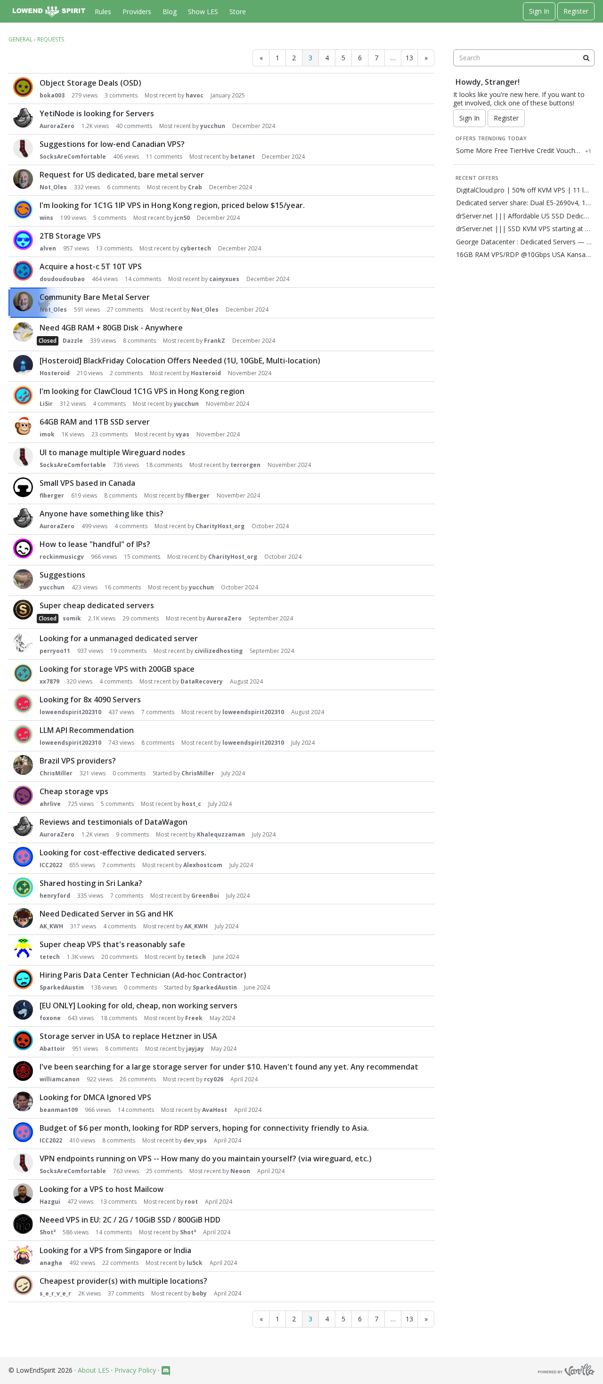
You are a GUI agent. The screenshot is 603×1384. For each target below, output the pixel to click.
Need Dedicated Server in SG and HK (106, 914)
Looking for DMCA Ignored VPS (95, 1097)
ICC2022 (51, 865)
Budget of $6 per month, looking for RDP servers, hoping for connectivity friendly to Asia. (204, 1128)
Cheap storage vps (74, 791)
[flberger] (23, 487)
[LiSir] (23, 395)
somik (72, 618)
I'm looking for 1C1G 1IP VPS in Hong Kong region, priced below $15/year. (172, 205)
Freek (194, 1018)
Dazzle (73, 341)
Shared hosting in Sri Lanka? (91, 883)
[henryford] (23, 887)
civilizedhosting (219, 651)
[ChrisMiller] (23, 765)
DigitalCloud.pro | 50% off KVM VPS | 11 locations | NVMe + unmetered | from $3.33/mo (524, 190)
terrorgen (245, 465)
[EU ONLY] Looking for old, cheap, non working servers (138, 1005)
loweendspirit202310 (70, 712)
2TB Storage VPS (70, 236)
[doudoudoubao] (23, 271)
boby (199, 1293)
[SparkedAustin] (23, 979)
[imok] (23, 426)
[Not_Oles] (23, 179)
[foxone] (23, 1010)
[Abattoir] (23, 1040)
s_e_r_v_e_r (55, 1293)
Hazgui (50, 1202)
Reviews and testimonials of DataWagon (113, 822)
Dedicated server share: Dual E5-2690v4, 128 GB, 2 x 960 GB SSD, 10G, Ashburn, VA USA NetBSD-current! (524, 203)
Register (575, 11)
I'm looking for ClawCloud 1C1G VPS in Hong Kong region (142, 391)
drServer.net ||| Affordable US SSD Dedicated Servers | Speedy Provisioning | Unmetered (524, 216)
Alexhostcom (202, 865)
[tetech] (23, 948)
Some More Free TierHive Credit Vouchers (518, 150)
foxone (50, 1018)
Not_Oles (53, 187)
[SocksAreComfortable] (23, 148)
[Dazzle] (23, 332)
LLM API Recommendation (87, 730)
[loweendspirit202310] (23, 704)
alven (48, 248)
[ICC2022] (23, 857)
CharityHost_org (220, 526)
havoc (195, 95)
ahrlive (50, 804)
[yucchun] (23, 579)
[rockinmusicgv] (23, 548)
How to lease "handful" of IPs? (95, 544)
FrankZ (214, 341)
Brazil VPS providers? (78, 761)
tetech (50, 957)
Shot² (48, 1232)
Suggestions (62, 575)
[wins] (23, 209)
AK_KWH (51, 926)
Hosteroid (55, 373)
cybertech (195, 248)
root (191, 1202)
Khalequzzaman (221, 834)
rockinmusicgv (62, 557)
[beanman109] (23, 1101)
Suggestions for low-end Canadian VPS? (112, 144)
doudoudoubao (62, 279)
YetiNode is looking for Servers (97, 113)
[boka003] (23, 87)
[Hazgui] (23, 1193)
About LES (93, 1370)
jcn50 (182, 218)
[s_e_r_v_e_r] (23, 1285)
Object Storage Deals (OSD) (90, 83)
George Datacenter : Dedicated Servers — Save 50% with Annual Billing (524, 242)
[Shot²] (23, 1224)
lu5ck (195, 1263)
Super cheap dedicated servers (97, 605)
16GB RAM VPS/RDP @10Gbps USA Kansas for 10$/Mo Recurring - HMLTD (524, 254)
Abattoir (52, 1049)
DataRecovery (201, 681)
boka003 (52, 95)
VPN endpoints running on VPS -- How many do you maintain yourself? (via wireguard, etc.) (206, 1158)
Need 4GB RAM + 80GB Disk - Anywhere (111, 327)
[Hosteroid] (23, 365)
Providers (136, 11)
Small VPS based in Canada (87, 483)
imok (47, 434)
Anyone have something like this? (101, 513)
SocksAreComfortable (73, 157)
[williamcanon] (23, 1071)
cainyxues (224, 279)
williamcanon (60, 1079)
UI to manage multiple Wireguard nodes (112, 452)
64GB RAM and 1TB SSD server (95, 422)
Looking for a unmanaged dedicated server (119, 638)
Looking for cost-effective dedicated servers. (123, 852)
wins (46, 218)
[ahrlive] (23, 795)
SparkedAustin (62, 987)
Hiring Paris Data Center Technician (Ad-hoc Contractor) (143, 975)
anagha (51, 1263)
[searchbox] (524, 57)
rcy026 (213, 1079)
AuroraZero (57, 126)
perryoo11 (55, 651)
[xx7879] (23, 673)
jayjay (195, 1049)
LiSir (46, 404)
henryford (55, 896)
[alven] (23, 240)
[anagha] (23, 1254)
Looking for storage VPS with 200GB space (117, 669)
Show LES (203, 11)
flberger (52, 495)
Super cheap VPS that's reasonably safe (112, 944)
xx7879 (49, 681)
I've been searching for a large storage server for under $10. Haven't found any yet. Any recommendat (229, 1067)
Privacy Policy (135, 1370)
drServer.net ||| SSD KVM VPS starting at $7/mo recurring (524, 229)
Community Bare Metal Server (95, 297)
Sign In (539, 11)
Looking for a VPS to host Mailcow (101, 1189)
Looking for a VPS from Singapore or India (115, 1250)
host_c (191, 804)
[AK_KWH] (23, 918)
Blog (170, 11)
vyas (182, 434)
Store (237, 11)
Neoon (240, 1171)
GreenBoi (205, 896)
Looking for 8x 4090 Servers (90, 699)
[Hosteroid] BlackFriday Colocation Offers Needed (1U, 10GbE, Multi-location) (180, 360)
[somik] (23, 610)
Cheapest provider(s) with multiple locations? (123, 1281)
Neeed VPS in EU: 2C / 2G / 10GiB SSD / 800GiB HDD (130, 1220)
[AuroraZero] (23, 118)
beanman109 (59, 1110)
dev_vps (195, 1140)
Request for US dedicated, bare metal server (122, 174)
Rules (103, 11)
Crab (195, 187)
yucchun (212, 126)
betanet (242, 157)
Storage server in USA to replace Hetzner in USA (128, 1036)
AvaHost (214, 1110)
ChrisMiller (56, 773)
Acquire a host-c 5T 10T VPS (91, 266)
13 (409, 57)
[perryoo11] (23, 642)
